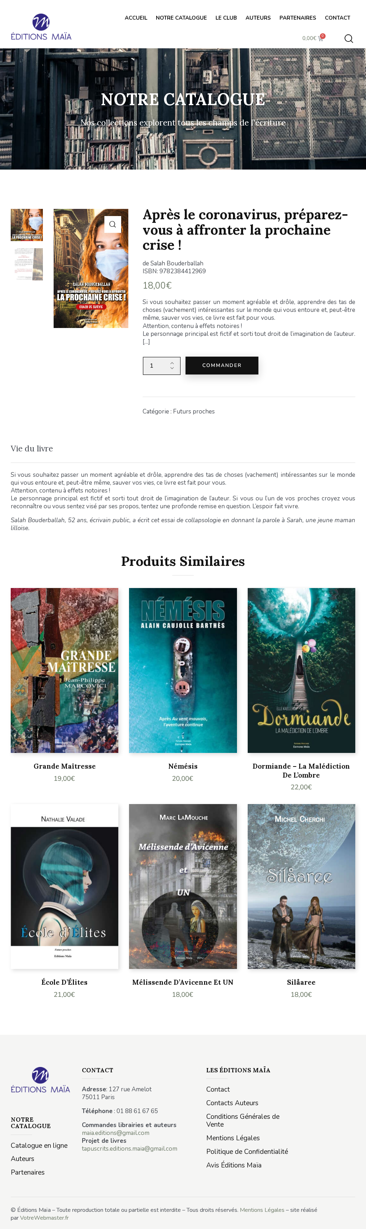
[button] (112, 224)
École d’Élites (64, 982)
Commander (222, 365)
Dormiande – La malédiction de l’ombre (301, 770)
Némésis (183, 766)
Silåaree (301, 982)
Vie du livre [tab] (32, 448)
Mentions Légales (262, 1210)
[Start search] (349, 38)
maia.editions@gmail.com (115, 1133)
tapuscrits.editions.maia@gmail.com (129, 1149)
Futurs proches (194, 411)
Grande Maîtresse (65, 766)
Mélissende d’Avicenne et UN (182, 982)
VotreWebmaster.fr (44, 1218)
